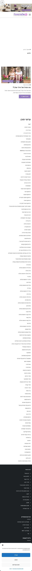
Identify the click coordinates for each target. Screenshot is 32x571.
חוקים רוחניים (27, 229)
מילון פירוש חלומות (26, 349)
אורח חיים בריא (27, 133)
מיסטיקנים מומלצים (26, 355)
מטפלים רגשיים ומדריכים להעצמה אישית (21, 343)
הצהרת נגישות (25, 496)
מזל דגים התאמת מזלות (25, 285)
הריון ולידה (28, 221)
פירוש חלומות (27, 399)
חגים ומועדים (28, 226)
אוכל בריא (28, 130)
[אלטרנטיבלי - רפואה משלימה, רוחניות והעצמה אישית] (20, 14)
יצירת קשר (26, 479)
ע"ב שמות (28, 390)
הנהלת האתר (26, 85)
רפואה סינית (28, 449)
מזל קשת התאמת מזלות (25, 320)
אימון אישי (28, 139)
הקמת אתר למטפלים (26, 218)
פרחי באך (28, 414)
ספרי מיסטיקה (27, 379)
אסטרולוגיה (28, 156)
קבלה (16, 555)
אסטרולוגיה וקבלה (26, 159)
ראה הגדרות (16, 565)
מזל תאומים (28, 329)
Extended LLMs (25, 505)
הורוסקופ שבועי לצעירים (25, 197)
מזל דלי (29, 288)
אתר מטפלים (26, 508)
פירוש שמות (28, 408)
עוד (28, 533)
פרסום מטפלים (27, 417)
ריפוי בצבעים (28, 443)
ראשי (28, 49)
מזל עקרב (28, 311)
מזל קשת (28, 317)
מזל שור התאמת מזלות (25, 326)
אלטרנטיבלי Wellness (25, 150)
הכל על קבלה (27, 215)
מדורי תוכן (26, 482)
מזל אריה (28, 264)
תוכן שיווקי (28, 458)
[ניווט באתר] (30, 15)
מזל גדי (29, 276)
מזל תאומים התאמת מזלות (24, 332)
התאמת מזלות (27, 223)
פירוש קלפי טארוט (26, 402)
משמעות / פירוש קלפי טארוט (24, 358)
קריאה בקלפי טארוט (26, 434)
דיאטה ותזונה (27, 171)
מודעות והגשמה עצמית (25, 256)
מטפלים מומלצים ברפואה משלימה (23, 341)
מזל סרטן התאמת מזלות (25, 308)
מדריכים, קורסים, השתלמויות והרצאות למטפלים (19, 253)
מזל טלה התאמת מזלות (25, 297)
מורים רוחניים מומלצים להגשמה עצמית (22, 262)
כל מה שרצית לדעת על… (25, 241)
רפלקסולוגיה (28, 452)
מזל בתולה (28, 270)
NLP (29, 124)
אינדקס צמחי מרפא (26, 147)
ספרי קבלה (28, 384)
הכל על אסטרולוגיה (26, 209)
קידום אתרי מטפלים (26, 428)
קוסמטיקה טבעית (26, 425)
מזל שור (29, 323)
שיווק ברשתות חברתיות (25, 455)
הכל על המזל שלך (26, 212)
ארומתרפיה (28, 165)
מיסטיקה (29, 352)
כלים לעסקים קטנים (26, 244)
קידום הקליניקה (27, 431)
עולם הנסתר (28, 393)
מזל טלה (29, 294)
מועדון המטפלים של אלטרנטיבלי (23, 259)
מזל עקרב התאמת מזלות (25, 314)
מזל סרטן (28, 305)
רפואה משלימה (27, 446)
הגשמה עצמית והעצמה (25, 180)
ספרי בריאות (28, 376)
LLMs (27, 502)
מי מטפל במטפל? (26, 346)
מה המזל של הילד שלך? (22, 87)
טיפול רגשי (26, 527)
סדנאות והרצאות (27, 370)
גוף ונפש (29, 168)
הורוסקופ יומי (28, 191)
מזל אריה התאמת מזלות (25, 267)
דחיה (16, 560)
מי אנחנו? (27, 473)
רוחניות (29, 440)
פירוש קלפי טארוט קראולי (25, 405)
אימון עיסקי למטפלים (26, 141)
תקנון (11, 568)
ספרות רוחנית (27, 373)
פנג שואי (29, 411)
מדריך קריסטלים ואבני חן (25, 250)
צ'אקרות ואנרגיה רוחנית (25, 420)
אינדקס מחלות (27, 144)
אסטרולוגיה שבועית (26, 162)
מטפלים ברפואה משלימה (23, 522)
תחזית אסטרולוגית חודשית (24, 461)
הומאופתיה (28, 185)
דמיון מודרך (28, 174)
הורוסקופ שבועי (27, 194)
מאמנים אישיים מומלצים (25, 247)
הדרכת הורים (27, 182)
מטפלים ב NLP (25, 530)
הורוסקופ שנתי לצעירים (25, 203)
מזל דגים (29, 282)
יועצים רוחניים (26, 524)
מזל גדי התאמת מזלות (25, 279)
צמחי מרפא (28, 423)
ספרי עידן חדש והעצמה (25, 382)
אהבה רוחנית (28, 127)
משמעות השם (27, 361)
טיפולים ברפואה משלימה (25, 235)
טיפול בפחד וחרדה (26, 232)
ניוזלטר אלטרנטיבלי (24, 485)
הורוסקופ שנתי (27, 200)
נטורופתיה (28, 367)
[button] (3, 545)
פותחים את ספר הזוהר (25, 396)
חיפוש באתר (26, 476)
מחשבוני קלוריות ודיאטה (25, 335)
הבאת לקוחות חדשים (26, 177)
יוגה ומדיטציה (27, 238)
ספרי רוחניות (28, 387)
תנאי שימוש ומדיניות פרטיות (18, 568)
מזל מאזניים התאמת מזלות (24, 303)
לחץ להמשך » (24, 96)
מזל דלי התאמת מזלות (25, 291)
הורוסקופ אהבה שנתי (26, 188)
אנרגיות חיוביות (27, 153)
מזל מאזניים (28, 300)
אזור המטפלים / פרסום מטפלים (23, 136)
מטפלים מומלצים (27, 338)
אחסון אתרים (26, 499)
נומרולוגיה (28, 364)
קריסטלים (28, 437)
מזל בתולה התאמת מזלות (24, 273)
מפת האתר (26, 488)
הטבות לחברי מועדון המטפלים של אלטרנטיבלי (20, 206)
